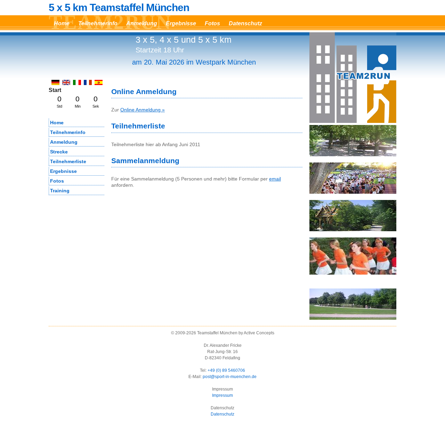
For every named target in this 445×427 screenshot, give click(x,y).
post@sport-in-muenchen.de (230, 376)
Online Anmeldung (144, 91)
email (275, 179)
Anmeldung (141, 23)
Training (60, 190)
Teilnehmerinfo (98, 23)
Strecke (59, 151)
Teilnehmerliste (138, 126)
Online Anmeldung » (142, 109)
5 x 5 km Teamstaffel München (119, 8)
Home (62, 23)
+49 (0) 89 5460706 (226, 370)
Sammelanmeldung (145, 161)
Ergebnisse (181, 23)
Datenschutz (245, 23)
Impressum (222, 395)
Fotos (212, 23)
